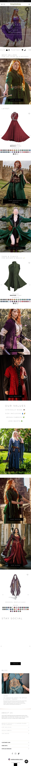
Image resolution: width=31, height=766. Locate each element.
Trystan (15, 294)
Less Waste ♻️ (15, 421)
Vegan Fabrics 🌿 (15, 417)
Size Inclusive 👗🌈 (15, 413)
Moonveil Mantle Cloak (15, 602)
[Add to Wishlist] (29, 113)
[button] (2, 4)
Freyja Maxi (16, 144)
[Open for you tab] (26, 761)
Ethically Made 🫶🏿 (15, 410)
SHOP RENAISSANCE (15, 31)
